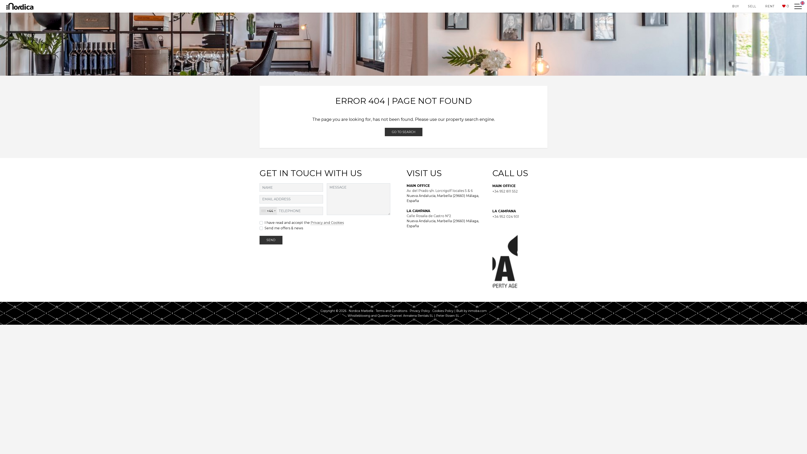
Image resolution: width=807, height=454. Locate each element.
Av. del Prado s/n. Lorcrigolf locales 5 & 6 (440, 191)
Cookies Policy (443, 311)
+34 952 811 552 (505, 191)
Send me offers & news (284, 228)
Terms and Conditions (391, 311)
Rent (769, 6)
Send (271, 240)
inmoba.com (477, 311)
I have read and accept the (304, 223)
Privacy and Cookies (327, 223)
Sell (752, 6)
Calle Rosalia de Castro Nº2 (429, 216)
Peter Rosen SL (447, 316)
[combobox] (268, 211)
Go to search (403, 132)
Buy (735, 6)
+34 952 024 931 (505, 217)
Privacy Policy (420, 311)
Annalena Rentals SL (418, 316)
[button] (785, 6)
